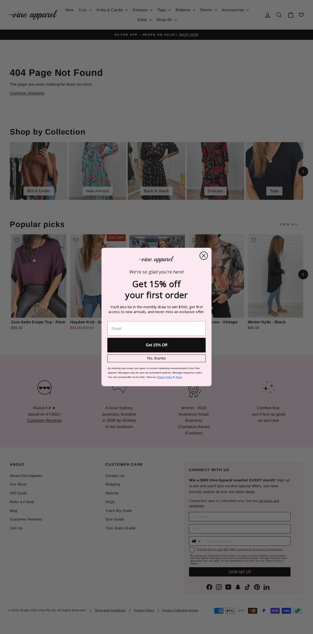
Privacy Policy (164, 377)
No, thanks (156, 358)
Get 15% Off (156, 345)
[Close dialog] (204, 256)
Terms (178, 377)
